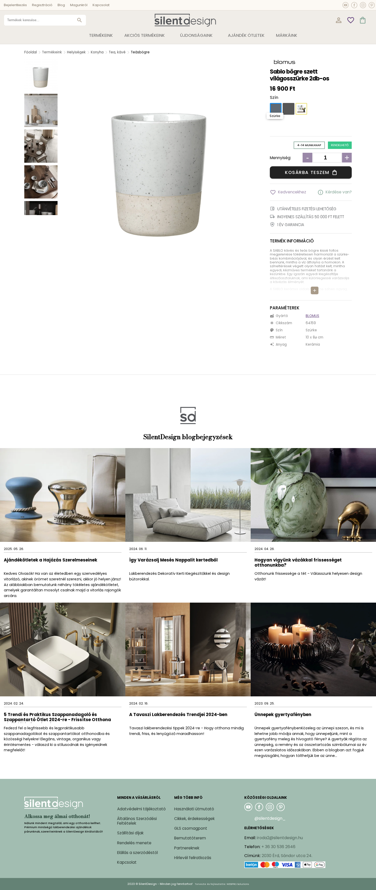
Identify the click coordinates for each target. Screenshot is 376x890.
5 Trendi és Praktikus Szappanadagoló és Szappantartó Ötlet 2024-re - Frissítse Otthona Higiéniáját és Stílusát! (57, 717)
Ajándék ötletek (246, 35)
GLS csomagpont (190, 828)
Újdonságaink (196, 35)
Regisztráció (42, 5)
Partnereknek (186, 848)
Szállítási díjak (130, 833)
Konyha (97, 52)
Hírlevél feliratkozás (192, 857)
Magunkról (78, 5)
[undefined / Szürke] (276, 109)
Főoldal (30, 52)
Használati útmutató (194, 809)
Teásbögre (140, 52)
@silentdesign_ (270, 818)
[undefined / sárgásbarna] (301, 109)
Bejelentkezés (15, 5)
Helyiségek (76, 52)
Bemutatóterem (190, 838)
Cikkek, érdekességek (194, 818)
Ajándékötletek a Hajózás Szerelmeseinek (50, 560)
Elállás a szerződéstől (137, 852)
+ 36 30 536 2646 (278, 847)
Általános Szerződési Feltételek (137, 821)
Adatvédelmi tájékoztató (141, 809)
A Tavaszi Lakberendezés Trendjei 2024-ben (178, 715)
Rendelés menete (134, 843)
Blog (61, 5)
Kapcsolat (101, 5)
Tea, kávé (117, 52)
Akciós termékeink (144, 35)
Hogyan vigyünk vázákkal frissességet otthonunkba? (298, 563)
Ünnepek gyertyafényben (283, 715)
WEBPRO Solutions (238, 884)
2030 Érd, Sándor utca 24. (287, 856)
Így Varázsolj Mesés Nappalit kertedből (173, 560)
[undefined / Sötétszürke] (288, 109)
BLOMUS (312, 315)
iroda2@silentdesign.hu (280, 838)
